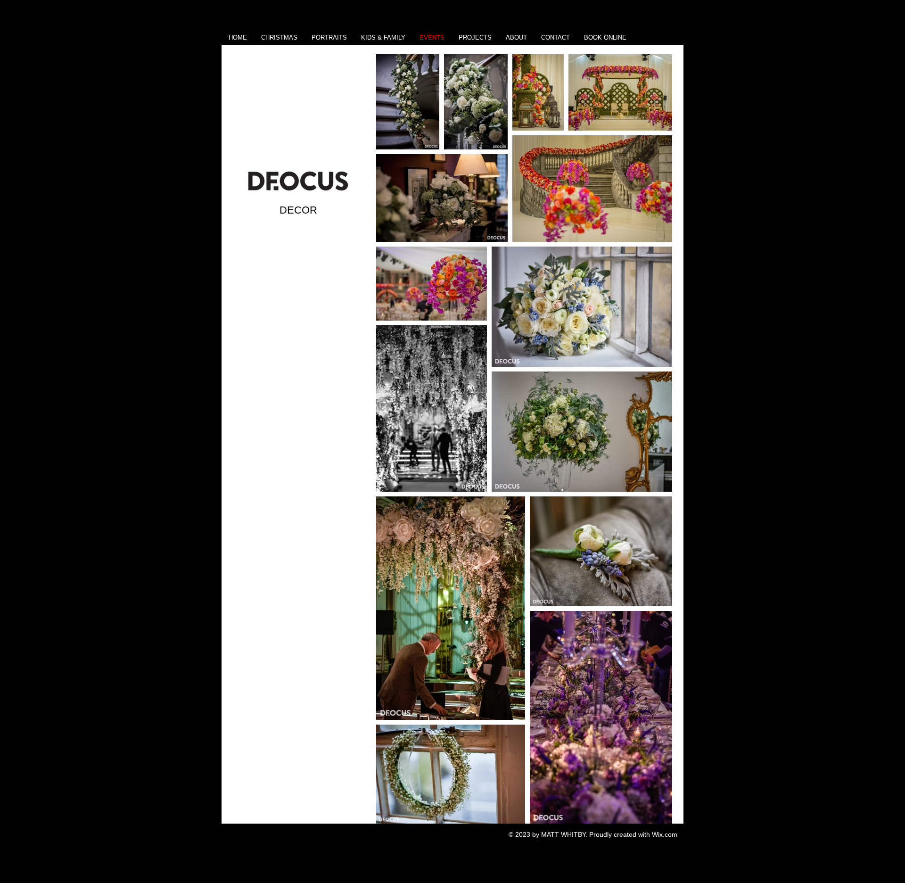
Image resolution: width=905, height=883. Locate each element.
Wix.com (664, 834)
